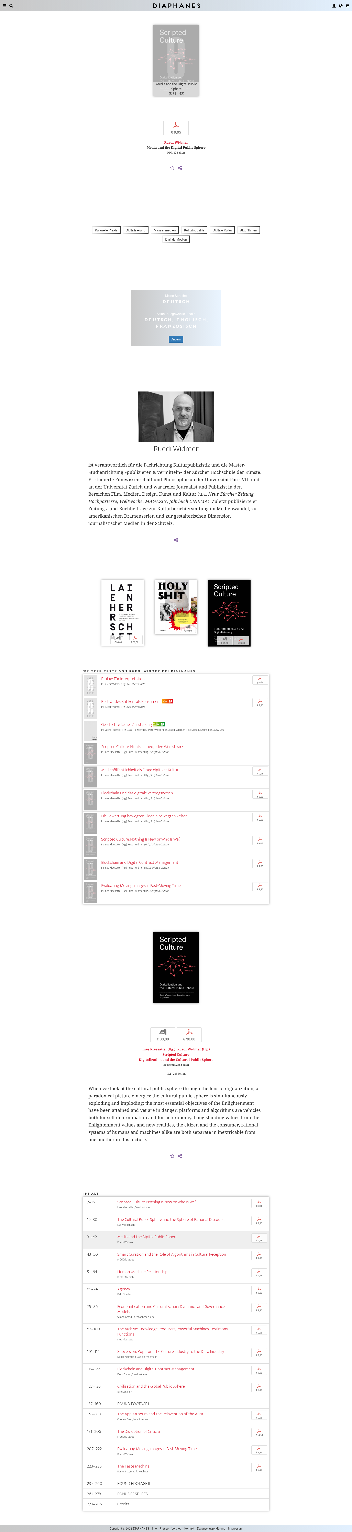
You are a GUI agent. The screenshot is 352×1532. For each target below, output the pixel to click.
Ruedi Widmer (176, 142)
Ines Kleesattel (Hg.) (158, 1049)
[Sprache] (341, 5)
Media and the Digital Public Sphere (147, 1236)
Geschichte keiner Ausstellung (126, 724)
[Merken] (172, 168)
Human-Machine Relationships (143, 1271)
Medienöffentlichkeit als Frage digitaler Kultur (139, 769)
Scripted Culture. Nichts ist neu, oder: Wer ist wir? (142, 746)
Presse (164, 1528)
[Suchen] (11, 5)
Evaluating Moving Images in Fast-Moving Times (141, 885)
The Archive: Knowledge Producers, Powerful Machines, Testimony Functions (172, 1331)
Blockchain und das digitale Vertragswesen (137, 793)
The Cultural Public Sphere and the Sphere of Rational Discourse (171, 1219)
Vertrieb (177, 1528)
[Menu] (5, 5)
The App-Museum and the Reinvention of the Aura (160, 1414)
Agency (123, 1289)
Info (154, 1528)
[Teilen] (180, 168)
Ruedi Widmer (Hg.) (193, 1049)
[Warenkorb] (347, 5)
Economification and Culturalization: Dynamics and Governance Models (171, 1309)
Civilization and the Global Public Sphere (151, 1386)
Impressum (235, 1528)
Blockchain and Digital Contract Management (139, 862)
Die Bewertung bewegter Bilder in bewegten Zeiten (144, 816)
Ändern (176, 339)
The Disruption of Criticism (140, 1431)
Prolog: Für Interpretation (123, 678)
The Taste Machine (133, 1466)
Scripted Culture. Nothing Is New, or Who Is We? (140, 839)
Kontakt (189, 1528)
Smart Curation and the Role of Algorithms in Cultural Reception (171, 1254)
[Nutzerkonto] (334, 5)
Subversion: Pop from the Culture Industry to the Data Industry (170, 1351)
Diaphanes (176, 5)
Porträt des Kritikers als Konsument (131, 701)
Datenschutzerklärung (211, 1528)
